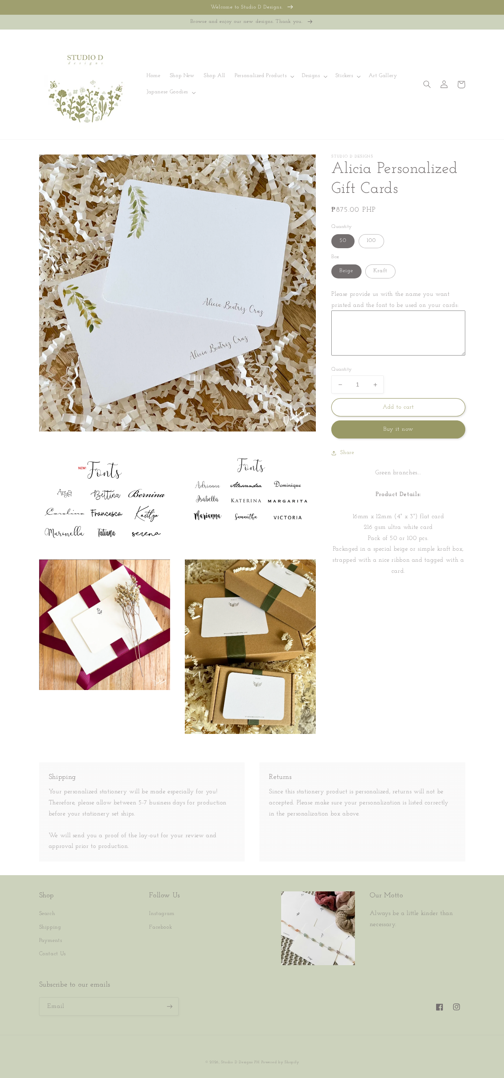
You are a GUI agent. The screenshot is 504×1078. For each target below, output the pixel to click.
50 (342, 241)
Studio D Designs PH (240, 1062)
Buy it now (398, 430)
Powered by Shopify (280, 1062)
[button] (263, 76)
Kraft (380, 271)
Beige (346, 271)
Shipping (50, 927)
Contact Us (52, 954)
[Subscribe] (169, 1006)
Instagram (162, 913)
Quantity (341, 369)
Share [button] (347, 452)
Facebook (160, 927)
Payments (50, 940)
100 (371, 241)
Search (47, 913)
